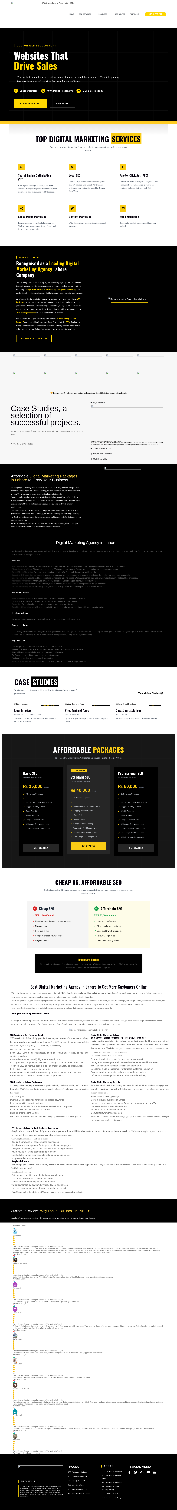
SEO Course (120, 14)
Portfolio (134, 14)
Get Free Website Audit (32, 338)
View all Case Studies (149, 693)
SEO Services (85, 14)
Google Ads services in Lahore (25, 1131)
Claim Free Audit (30, 105)
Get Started (41, 848)
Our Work (62, 105)
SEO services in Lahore (21, 1038)
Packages (102, 14)
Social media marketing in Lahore (108, 1040)
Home (71, 14)
